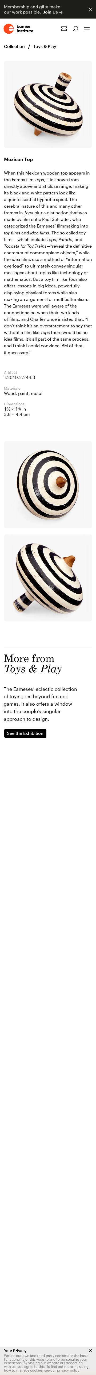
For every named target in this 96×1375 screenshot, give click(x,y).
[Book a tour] (64, 28)
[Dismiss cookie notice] (90, 1350)
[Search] (75, 28)
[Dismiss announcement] (90, 9)
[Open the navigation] (87, 28)
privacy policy (68, 1370)
